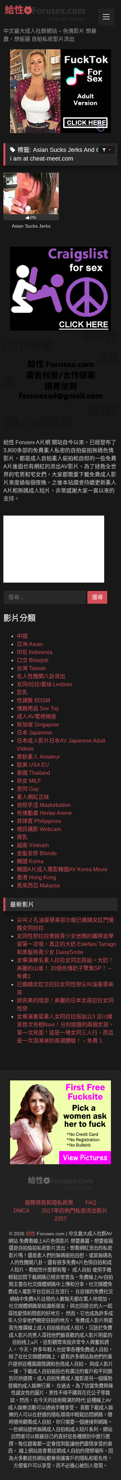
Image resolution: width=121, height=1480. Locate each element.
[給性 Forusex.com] (49, 14)
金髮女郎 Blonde (37, 853)
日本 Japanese (34, 732)
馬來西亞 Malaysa (38, 885)
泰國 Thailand (33, 773)
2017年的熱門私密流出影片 (75, 1210)
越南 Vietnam (33, 845)
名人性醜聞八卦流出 (41, 676)
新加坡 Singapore (38, 724)
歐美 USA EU (33, 765)
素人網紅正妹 (33, 797)
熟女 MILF (29, 781)
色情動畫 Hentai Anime (44, 813)
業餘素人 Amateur (38, 757)
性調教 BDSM (33, 700)
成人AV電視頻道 (36, 716)
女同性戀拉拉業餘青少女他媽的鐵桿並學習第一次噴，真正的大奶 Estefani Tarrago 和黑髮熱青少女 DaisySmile (66, 944)
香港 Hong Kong (36, 877)
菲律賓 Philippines (39, 821)
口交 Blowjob (32, 660)
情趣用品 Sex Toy (38, 708)
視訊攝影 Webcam (39, 829)
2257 (60, 1219)
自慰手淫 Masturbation (44, 805)
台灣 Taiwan (31, 668)
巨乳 (22, 692)
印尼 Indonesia (34, 652)
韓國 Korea (30, 861)
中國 (22, 636)
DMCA (21, 1210)
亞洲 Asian (30, 644)
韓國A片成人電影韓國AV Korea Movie (62, 869)
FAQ (90, 1202)
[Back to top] (100, 1460)
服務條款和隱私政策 (49, 1202)
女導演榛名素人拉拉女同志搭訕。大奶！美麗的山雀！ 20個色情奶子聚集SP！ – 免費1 (65, 968)
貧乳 (22, 837)
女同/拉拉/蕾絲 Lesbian (44, 684)
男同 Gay (28, 789)
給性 (30, 1233)
